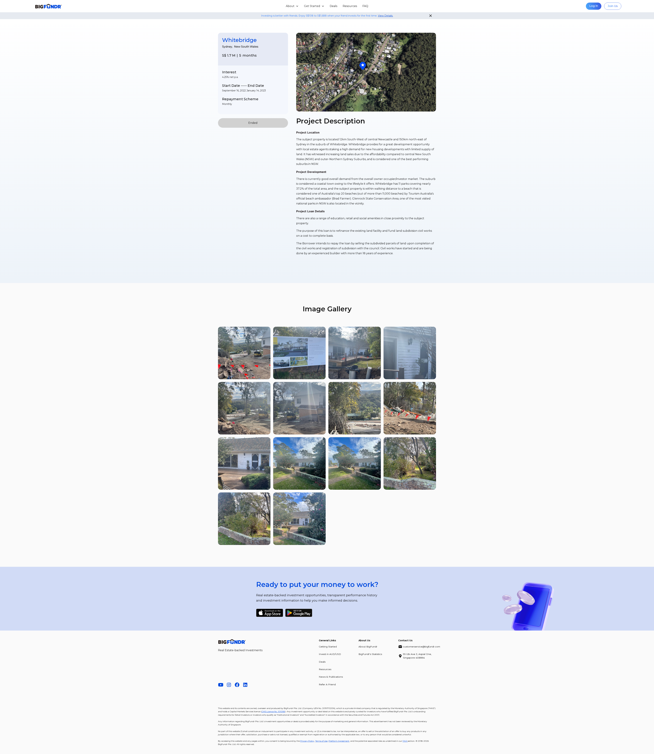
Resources (350, 6)
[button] (292, 6)
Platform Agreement (339, 741)
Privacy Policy (307, 741)
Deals (333, 6)
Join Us (613, 6)
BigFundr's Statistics (370, 654)
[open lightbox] (244, 353)
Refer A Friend (327, 684)
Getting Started (328, 646)
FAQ (365, 6)
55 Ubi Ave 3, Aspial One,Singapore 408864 (417, 656)
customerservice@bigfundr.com (421, 646)
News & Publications (331, 676)
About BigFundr (368, 646)
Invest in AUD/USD (330, 654)
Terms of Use (321, 741)
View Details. (385, 15)
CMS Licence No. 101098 (273, 711)
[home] (95, 6)
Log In (593, 6)
